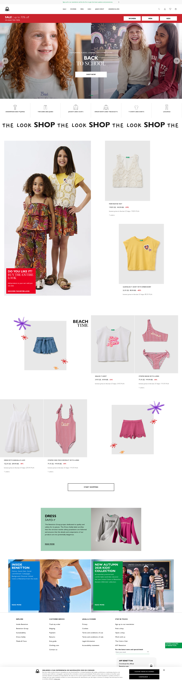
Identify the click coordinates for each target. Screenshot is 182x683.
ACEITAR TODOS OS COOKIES (144, 671)
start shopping (91, 487)
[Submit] (147, 651)
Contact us (53, 650)
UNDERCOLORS (113, 9)
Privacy (84, 624)
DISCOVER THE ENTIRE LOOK (18, 291)
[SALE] (91, 18)
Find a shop (119, 628)
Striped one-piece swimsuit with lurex (63, 460)
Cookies (85, 628)
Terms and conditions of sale (92, 637)
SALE (64, 9)
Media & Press (21, 641)
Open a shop (120, 633)
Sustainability (21, 633)
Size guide (53, 641)
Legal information (88, 641)
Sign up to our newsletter (124, 624)
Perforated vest (115, 204)
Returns (52, 637)
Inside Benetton (22, 624)
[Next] (118, 2)
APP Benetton (120, 645)
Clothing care (54, 645)
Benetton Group (22, 628)
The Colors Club (121, 641)
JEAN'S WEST (99, 9)
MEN (82, 9)
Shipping (52, 628)
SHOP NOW (91, 74)
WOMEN (73, 9)
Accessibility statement (90, 645)
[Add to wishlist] (108, 143)
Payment (52, 633)
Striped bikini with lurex (149, 376)
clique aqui (57, 679)
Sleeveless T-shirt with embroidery (137, 287)
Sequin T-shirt (101, 376)
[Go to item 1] (90, 95)
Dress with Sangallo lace (14, 460)
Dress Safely (20, 637)
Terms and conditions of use (92, 633)
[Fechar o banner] (164, 670)
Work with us (120, 637)
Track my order (54, 624)
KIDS (89, 9)
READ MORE (50, 544)
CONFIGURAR (143, 677)
